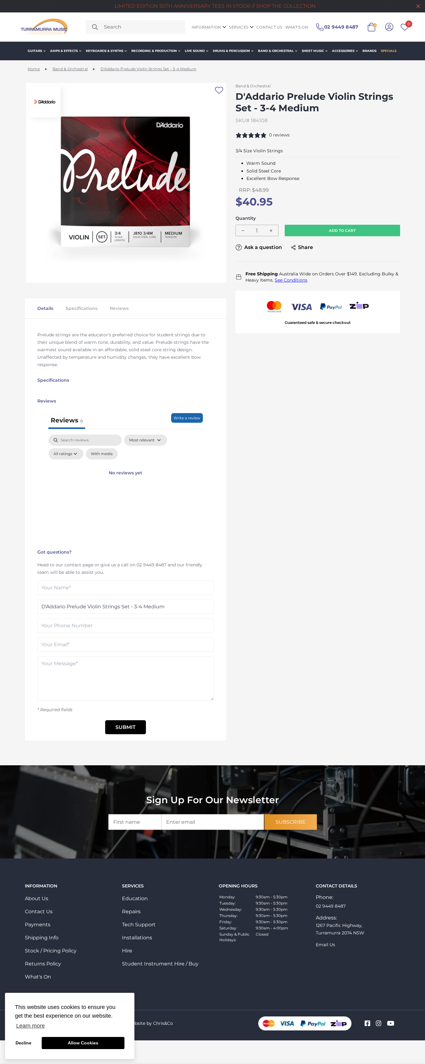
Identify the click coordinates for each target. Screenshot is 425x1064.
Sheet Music (313, 51)
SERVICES (238, 27)
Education (135, 898)
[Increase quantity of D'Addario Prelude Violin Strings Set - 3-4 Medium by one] (271, 231)
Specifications (81, 308)
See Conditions (291, 280)
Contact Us (39, 911)
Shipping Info (41, 938)
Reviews (119, 308)
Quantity (246, 218)
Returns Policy (43, 964)
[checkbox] (102, 453)
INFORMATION (206, 27)
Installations (137, 938)
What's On (38, 977)
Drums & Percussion (231, 51)
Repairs (131, 911)
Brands (369, 51)
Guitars (35, 51)
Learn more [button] (30, 1026)
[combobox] (135, 27)
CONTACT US (269, 27)
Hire (127, 951)
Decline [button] (23, 1042)
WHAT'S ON (296, 27)
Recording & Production (154, 51)
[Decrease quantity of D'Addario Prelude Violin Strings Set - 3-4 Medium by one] (243, 231)
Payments (37, 925)
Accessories (343, 51)
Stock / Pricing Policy (51, 951)
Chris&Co (163, 1023)
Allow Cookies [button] (83, 1042)
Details (45, 308)
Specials (388, 51)
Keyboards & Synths (104, 51)
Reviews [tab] (67, 420)
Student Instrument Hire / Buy (160, 964)
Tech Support (139, 925)
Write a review (187, 418)
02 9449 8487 (151, 565)
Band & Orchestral (276, 51)
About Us (36, 898)
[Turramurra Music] (43, 27)
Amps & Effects (64, 51)
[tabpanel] (125, 490)
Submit (125, 727)
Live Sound (195, 51)
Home (34, 69)
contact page (78, 565)
